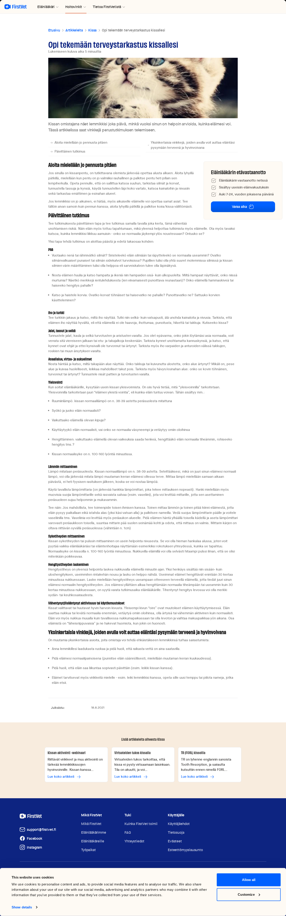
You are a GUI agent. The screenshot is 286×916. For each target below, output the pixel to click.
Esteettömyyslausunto (185, 850)
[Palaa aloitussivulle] (15, 6)
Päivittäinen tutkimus (70, 151)
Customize (246, 894)
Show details (22, 907)
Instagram (34, 847)
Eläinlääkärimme (93, 832)
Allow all (249, 880)
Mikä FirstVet (91, 823)
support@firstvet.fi (41, 829)
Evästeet (175, 841)
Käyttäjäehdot (179, 823)
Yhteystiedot (134, 841)
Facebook (34, 838)
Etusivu (54, 30)
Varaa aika (239, 206)
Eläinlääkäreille (92, 841)
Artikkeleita (74, 30)
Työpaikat (88, 850)
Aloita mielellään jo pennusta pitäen (81, 142)
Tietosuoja (176, 832)
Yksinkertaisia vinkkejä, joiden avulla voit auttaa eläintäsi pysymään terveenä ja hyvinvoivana (193, 145)
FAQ (127, 832)
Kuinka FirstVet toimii (140, 823)
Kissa (92, 30)
